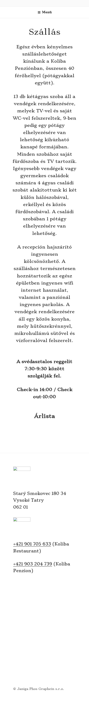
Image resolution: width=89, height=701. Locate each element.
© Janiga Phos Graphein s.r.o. (38, 689)
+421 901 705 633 (32, 544)
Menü (47, 12)
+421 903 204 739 (32, 564)
